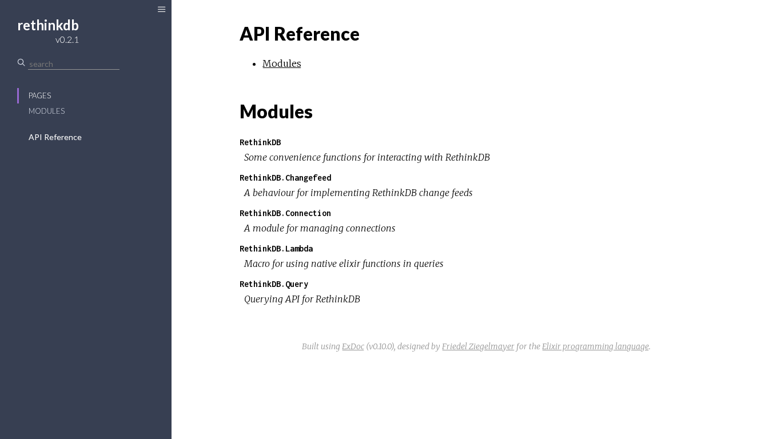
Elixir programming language (595, 346)
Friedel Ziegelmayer (478, 346)
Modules (47, 110)
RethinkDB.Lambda (276, 248)
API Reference (55, 137)
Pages (40, 95)
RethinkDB (260, 142)
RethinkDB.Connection (285, 213)
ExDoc (353, 346)
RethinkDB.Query (274, 284)
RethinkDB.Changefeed (285, 177)
